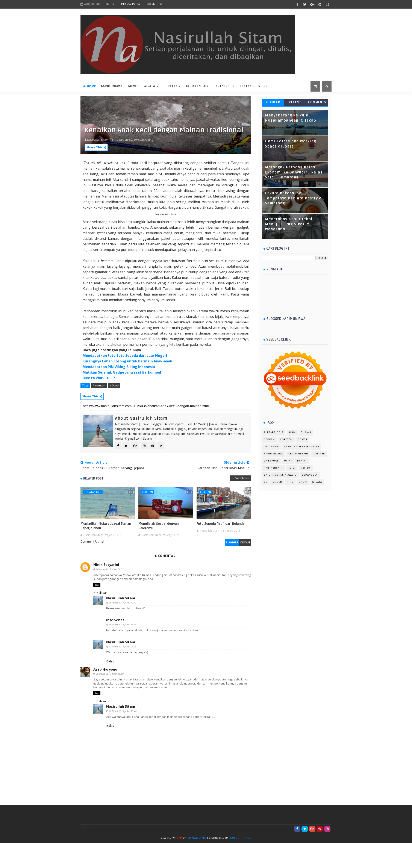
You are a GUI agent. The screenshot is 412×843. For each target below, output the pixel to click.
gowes (302, 439)
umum (303, 482)
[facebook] (297, 4)
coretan (171, 86)
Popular (272, 102)
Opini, (149, 140)
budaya (306, 432)
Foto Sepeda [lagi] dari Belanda (221, 524)
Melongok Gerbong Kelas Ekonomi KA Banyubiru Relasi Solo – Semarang (294, 172)
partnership (273, 467)
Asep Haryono (105, 669)
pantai (302, 460)
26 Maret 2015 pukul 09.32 (110, 569)
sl (265, 482)
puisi (291, 467)
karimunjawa (112, 86)
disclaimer (154, 4)
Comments (317, 102)
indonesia (271, 446)
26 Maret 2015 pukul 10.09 (110, 673)
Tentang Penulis (253, 86)
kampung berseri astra (301, 446)
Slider (277, 482)
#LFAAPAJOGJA (273, 432)
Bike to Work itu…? (99, 378)
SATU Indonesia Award (280, 475)
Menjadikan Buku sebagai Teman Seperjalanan (105, 526)
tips (290, 482)
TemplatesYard (196, 838)
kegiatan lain (92, 491)
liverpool (271, 460)
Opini (288, 460)
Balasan (102, 593)
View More (242, 478)
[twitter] (304, 4)
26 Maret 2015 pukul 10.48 (122, 711)
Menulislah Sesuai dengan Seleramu (158, 526)
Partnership (224, 86)
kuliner (319, 453)
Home (110, 4)
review (306, 467)
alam (292, 432)
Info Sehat (115, 620)
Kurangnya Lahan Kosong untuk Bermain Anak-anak (127, 361)
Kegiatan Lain (197, 86)
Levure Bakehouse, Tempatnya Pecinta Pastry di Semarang (294, 198)
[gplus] (312, 4)
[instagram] (327, 4)
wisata (149, 86)
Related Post (93, 478)
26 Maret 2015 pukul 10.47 (122, 602)
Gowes (133, 86)
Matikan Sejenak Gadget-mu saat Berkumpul (122, 372)
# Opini (114, 385)
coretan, (139, 140)
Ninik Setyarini (106, 564)
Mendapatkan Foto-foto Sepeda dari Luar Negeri (125, 355)
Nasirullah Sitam (120, 598)
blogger (232, 542)
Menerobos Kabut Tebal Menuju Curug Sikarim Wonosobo (289, 224)
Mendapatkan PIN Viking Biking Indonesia (119, 366)
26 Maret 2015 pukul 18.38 (122, 624)
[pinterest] (320, 4)
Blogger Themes (240, 838)
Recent (295, 102)
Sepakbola (310, 475)
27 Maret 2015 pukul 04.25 (122, 646)
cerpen (269, 439)
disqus (245, 542)
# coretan (99, 385)
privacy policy (130, 4)
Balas (96, 584)
